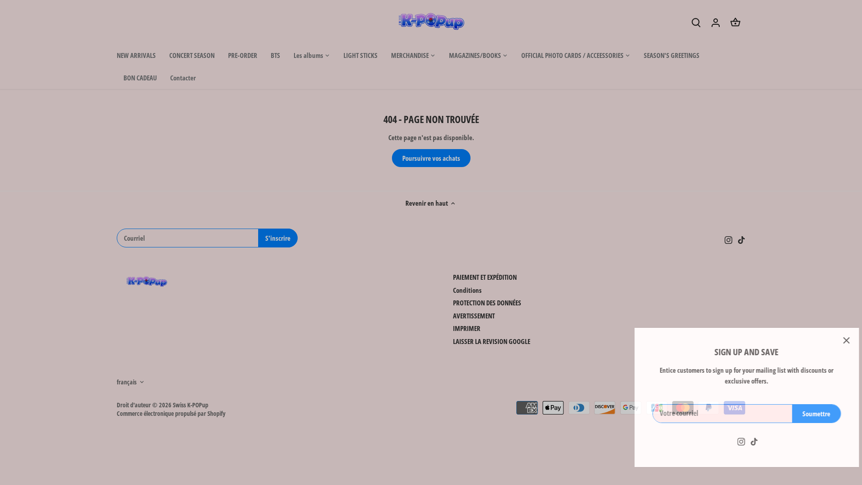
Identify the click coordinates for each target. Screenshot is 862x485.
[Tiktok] (739, 441)
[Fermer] (831, 340)
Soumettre (801, 413)
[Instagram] (726, 441)
